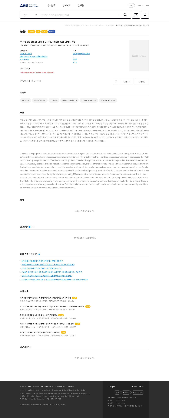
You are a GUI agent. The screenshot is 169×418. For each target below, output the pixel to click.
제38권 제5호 (24, 59)
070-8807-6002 (137, 386)
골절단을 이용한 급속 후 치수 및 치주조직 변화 (38, 315)
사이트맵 (71, 386)
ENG (147, 5)
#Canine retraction (108, 100)
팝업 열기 (33, 227)
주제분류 (51, 5)
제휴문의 (126, 392)
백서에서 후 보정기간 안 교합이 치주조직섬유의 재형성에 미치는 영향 (47, 324)
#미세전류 (54, 100)
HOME (67, 25)
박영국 (75, 59)
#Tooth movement (89, 100)
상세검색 (118, 16)
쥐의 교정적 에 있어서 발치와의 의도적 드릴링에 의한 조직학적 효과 (45, 298)
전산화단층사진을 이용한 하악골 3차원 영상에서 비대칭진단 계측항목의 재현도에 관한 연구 (52, 272)
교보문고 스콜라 (25, 386)
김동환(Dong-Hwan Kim (81, 53)
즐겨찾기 (144, 18)
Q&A (117, 392)
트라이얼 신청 (137, 392)
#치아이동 (25, 100)
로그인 (131, 5)
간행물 (81, 5)
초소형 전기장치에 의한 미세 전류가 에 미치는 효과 (40, 332)
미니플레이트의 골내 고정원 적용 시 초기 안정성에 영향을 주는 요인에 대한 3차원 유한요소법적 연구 (55, 279)
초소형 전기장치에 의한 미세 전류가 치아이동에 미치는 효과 (41, 268)
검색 (124, 16)
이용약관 (36, 386)
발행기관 (67, 5)
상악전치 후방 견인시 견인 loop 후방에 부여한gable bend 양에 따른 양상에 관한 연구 (52, 306)
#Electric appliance (69, 100)
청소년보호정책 (60, 386)
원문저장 (142, 81)
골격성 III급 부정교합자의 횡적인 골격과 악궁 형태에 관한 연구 (42, 261)
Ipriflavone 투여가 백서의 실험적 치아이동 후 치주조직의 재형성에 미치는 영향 (48, 264)
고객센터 (139, 5)
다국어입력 (136, 18)
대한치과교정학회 (26, 53)
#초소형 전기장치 (40, 100)
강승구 (75, 62)
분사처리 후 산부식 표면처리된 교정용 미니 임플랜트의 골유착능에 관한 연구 (47, 276)
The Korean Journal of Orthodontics (33, 56)
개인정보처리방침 (47, 386)
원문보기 (126, 81)
